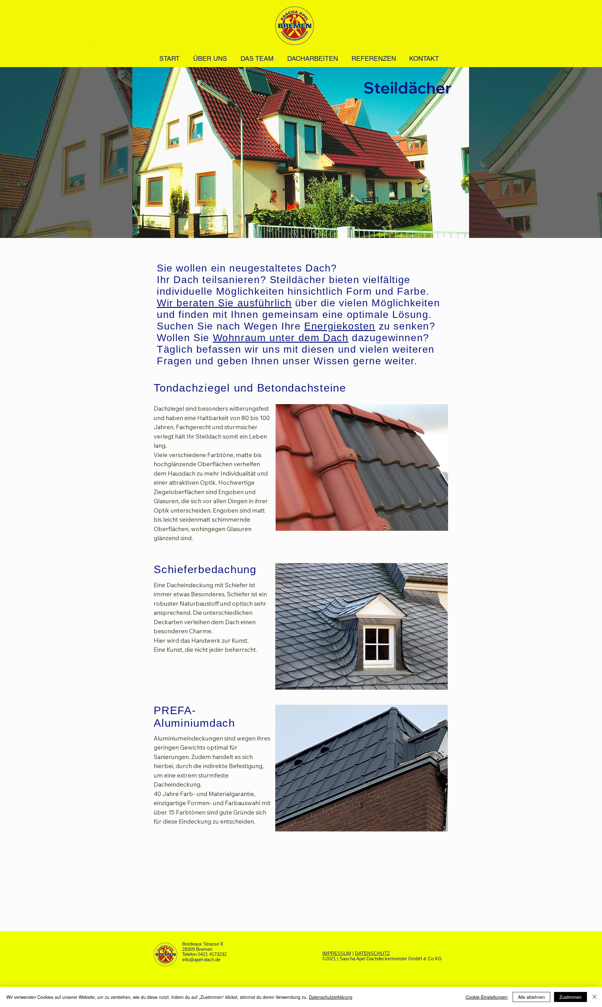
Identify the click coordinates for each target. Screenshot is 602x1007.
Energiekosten (339, 326)
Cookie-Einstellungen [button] (487, 997)
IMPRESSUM (336, 953)
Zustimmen (570, 997)
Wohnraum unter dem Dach (281, 337)
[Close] (594, 997)
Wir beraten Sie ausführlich (224, 302)
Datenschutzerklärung (330, 997)
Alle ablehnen (531, 997)
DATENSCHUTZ (372, 953)
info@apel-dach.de (201, 959)
